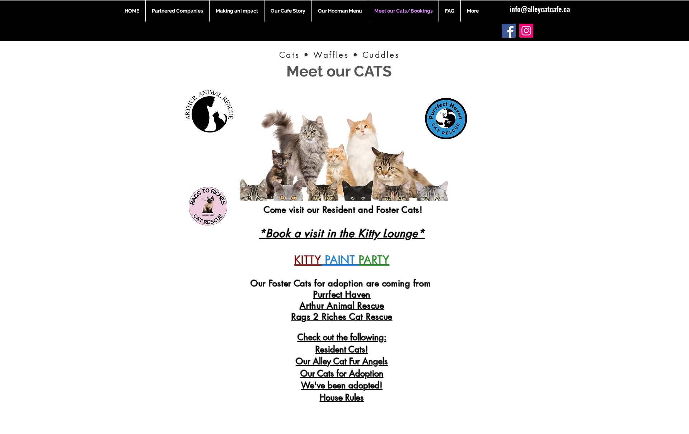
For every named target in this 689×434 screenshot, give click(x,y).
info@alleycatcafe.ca (540, 8)
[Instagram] (526, 31)
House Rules (342, 397)
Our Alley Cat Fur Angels (342, 361)
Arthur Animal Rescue (342, 305)
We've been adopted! (342, 385)
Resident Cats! (341, 349)
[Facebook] (509, 31)
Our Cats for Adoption (342, 373)
